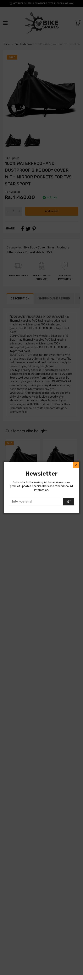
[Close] (76, 465)
